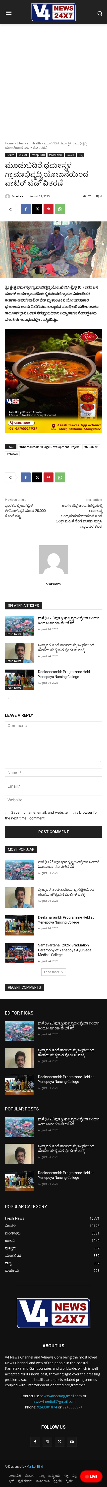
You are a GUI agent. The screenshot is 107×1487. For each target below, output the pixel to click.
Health (36, 143)
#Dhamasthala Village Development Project (49, 447)
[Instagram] (47, 1442)
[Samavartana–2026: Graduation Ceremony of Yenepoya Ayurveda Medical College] (19, 953)
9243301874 (47, 1407)
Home (9, 143)
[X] (37, 209)
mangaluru (38, 155)
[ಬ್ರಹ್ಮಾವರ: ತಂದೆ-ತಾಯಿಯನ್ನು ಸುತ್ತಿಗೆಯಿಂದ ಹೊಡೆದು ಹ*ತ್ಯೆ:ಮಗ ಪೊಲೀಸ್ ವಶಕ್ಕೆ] (19, 653)
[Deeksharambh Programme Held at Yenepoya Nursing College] (19, 680)
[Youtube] (72, 1442)
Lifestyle (22, 143)
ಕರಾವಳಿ (70, 155)
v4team (20, 196)
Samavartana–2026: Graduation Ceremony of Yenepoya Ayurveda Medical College (64, 950)
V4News (12, 454)
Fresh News (13, 634)
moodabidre (55, 155)
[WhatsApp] (60, 209)
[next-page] (16, 698)
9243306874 (72, 1407)
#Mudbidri (91, 447)
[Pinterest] (49, 209)
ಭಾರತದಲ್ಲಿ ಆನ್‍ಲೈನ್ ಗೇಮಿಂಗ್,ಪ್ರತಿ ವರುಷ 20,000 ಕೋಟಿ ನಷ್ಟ (25, 510)
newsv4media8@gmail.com (54, 1401)
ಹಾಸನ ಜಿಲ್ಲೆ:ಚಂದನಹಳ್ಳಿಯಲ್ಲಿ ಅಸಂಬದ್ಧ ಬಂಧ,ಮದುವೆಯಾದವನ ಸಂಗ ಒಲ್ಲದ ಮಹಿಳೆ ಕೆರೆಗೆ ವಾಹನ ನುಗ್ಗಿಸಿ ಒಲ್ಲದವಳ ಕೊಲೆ (78, 516)
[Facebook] (26, 209)
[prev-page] (8, 698)
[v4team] (8, 196)
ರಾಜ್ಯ (81, 155)
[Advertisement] (53, 79)
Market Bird (35, 1466)
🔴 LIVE (91, 1476)
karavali (23, 155)
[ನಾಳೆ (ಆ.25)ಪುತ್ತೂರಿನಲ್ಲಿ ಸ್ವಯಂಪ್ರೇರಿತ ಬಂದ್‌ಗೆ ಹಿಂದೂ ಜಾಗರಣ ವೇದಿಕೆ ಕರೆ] (19, 626)
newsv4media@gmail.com (61, 1396)
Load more (52, 972)
